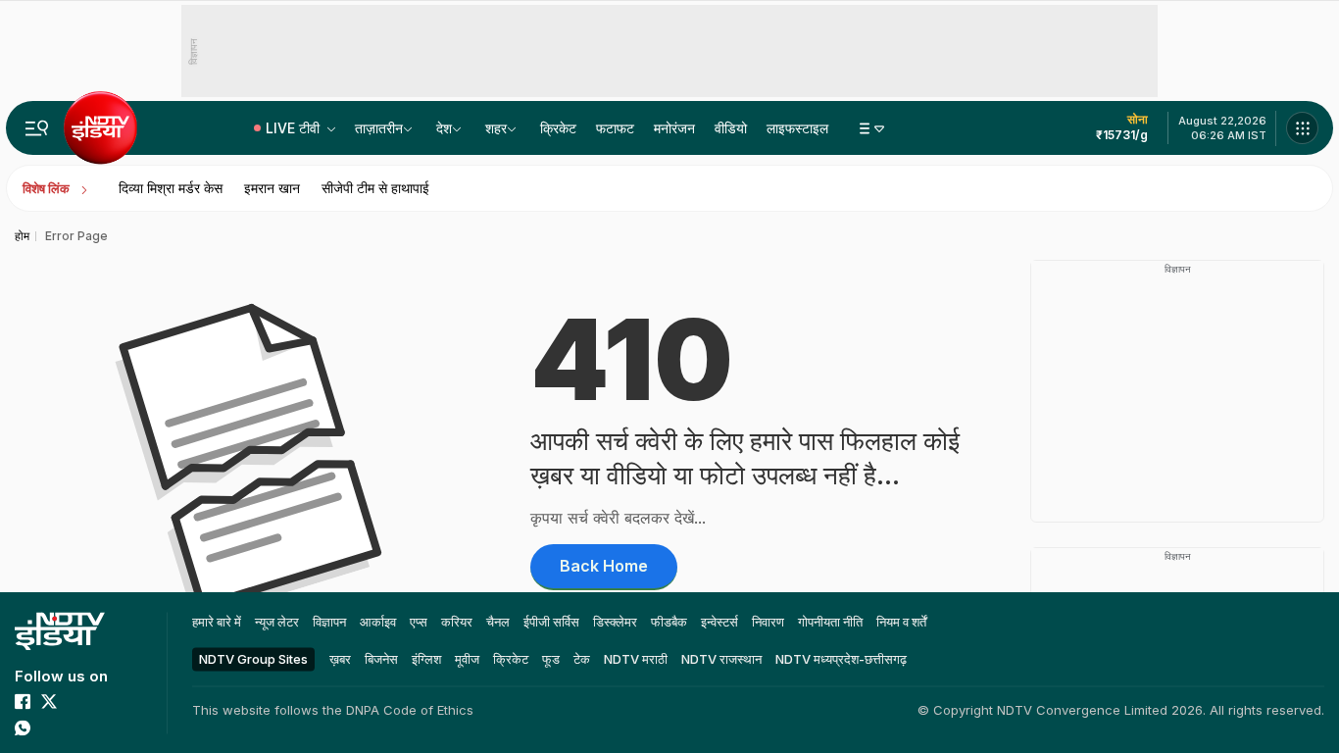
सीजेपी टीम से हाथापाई (375, 187)
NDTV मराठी (636, 659)
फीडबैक (669, 621)
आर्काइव (378, 621)
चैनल (498, 621)
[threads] (75, 727)
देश (444, 128)
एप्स (418, 621)
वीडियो (731, 128)
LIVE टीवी (294, 128)
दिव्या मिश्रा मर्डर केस (171, 187)
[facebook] (22, 701)
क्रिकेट (558, 128)
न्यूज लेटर (277, 621)
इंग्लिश (426, 659)
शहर (496, 128)
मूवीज (467, 659)
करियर (456, 621)
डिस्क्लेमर (615, 621)
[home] (60, 631)
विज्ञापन (329, 621)
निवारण (768, 621)
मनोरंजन (674, 128)
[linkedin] (49, 727)
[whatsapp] (22, 727)
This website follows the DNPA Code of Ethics (332, 710)
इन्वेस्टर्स (719, 621)
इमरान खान (272, 187)
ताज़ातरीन (379, 128)
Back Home (604, 566)
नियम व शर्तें (901, 621)
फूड (551, 659)
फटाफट (615, 128)
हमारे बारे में (216, 621)
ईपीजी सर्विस (551, 621)
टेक (581, 659)
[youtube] (75, 701)
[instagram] (102, 701)
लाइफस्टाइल (797, 128)
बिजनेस (381, 659)
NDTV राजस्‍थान (721, 659)
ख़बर (340, 659)
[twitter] (49, 701)
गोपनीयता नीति (830, 621)
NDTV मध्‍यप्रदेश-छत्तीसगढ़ (841, 659)
